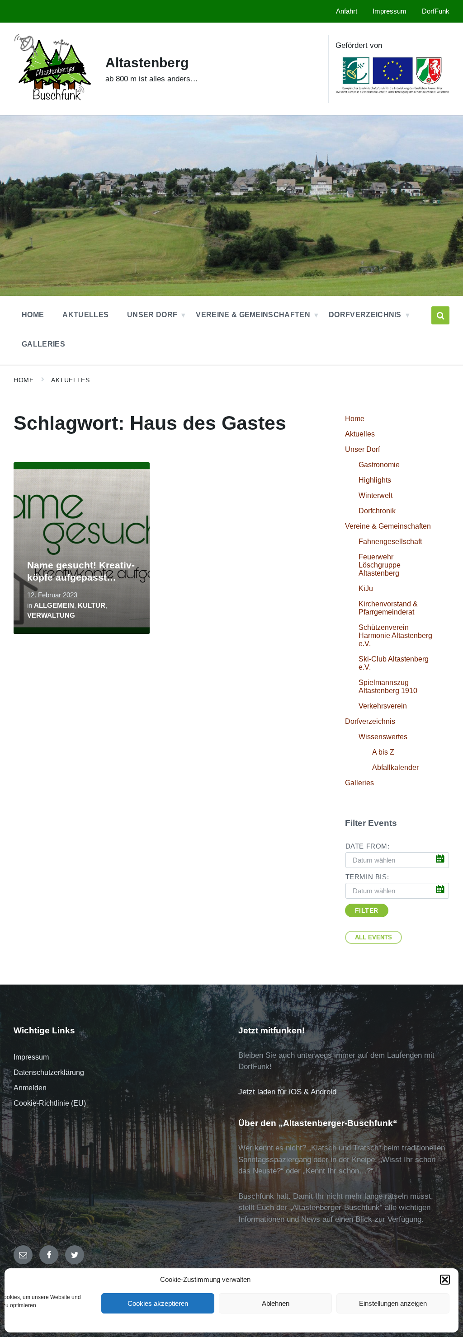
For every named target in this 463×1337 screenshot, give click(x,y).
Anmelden (30, 1088)
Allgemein (54, 605)
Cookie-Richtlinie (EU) (50, 1103)
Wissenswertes (383, 737)
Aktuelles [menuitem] (85, 315)
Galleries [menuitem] (43, 344)
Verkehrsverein (383, 706)
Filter (366, 910)
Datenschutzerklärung (49, 1072)
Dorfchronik (377, 511)
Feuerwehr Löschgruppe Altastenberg (380, 565)
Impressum (31, 1057)
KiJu (366, 588)
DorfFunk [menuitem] (435, 11)
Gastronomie (379, 465)
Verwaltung (51, 615)
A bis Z (383, 752)
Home (23, 380)
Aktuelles (70, 380)
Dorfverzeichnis (370, 721)
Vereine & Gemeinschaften (388, 526)
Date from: (367, 846)
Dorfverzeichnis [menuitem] (365, 315)
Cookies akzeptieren (158, 1303)
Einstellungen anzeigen (393, 1303)
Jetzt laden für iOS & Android (287, 1092)
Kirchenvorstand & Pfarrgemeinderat (388, 608)
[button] (444, 1279)
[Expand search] (440, 315)
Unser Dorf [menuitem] (152, 315)
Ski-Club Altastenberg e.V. (394, 663)
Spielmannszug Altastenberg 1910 (388, 686)
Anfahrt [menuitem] (346, 11)
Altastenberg (147, 62)
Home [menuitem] (33, 315)
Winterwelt (375, 495)
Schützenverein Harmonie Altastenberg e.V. (395, 635)
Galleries (359, 783)
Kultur (91, 605)
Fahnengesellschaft (390, 541)
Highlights (375, 480)
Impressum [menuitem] (389, 11)
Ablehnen (275, 1303)
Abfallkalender (395, 767)
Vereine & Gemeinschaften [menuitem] (253, 315)
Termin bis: (367, 877)
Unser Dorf (362, 449)
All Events (373, 937)
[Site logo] (53, 103)
